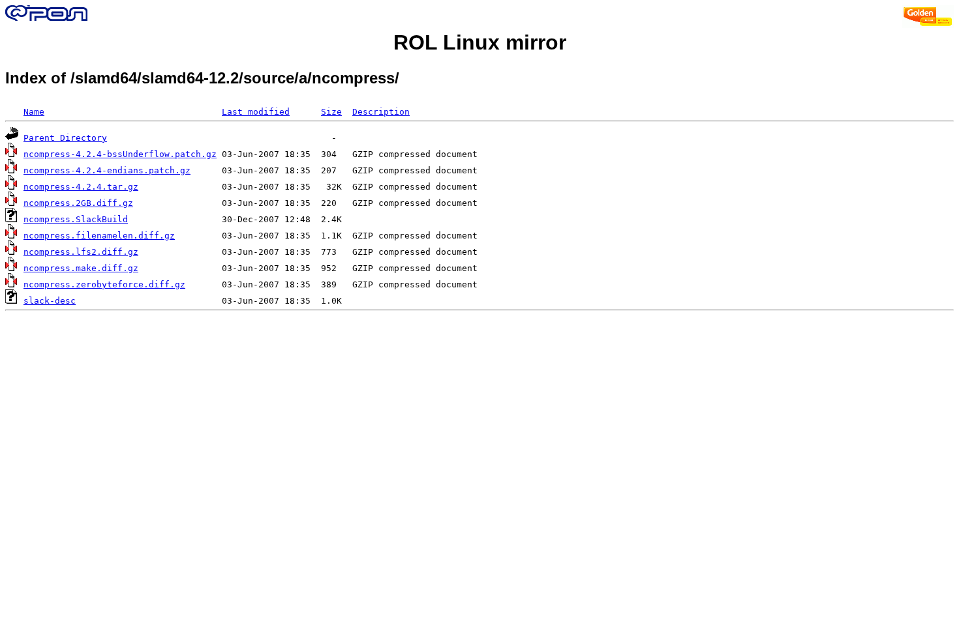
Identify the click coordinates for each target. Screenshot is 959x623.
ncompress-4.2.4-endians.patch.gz (106, 170)
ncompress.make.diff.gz (80, 268)
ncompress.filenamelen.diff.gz (99, 235)
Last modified (256, 112)
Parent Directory (65, 138)
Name (33, 112)
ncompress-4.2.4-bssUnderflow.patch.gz (120, 154)
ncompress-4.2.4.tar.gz (80, 187)
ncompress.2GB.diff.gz (78, 203)
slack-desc (49, 301)
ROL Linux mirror (479, 42)
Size (331, 112)
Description (381, 112)
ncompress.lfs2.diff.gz (80, 252)
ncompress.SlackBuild (75, 219)
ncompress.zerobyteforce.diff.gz (104, 284)
